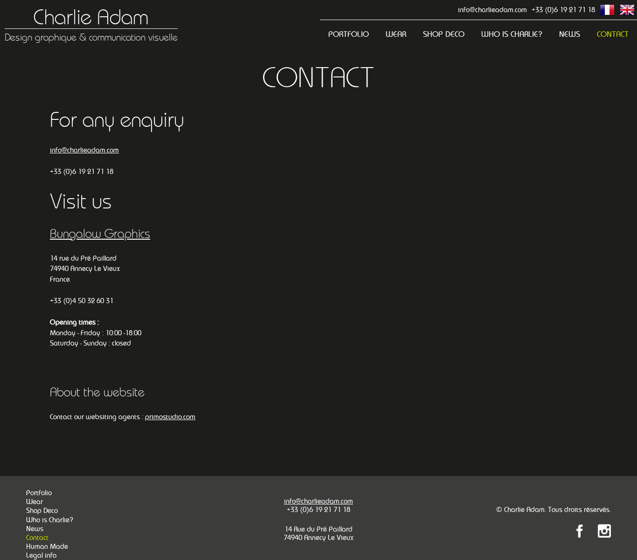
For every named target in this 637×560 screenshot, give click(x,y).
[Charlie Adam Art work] (604, 532)
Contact (613, 34)
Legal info (41, 555)
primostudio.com (170, 416)
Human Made (47, 546)
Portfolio (348, 34)
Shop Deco (443, 34)
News (569, 34)
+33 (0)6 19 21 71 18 (563, 9)
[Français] (607, 9)
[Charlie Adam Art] (579, 532)
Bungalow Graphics (100, 234)
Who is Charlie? (511, 34)
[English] (627, 9)
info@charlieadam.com (492, 9)
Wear (396, 34)
